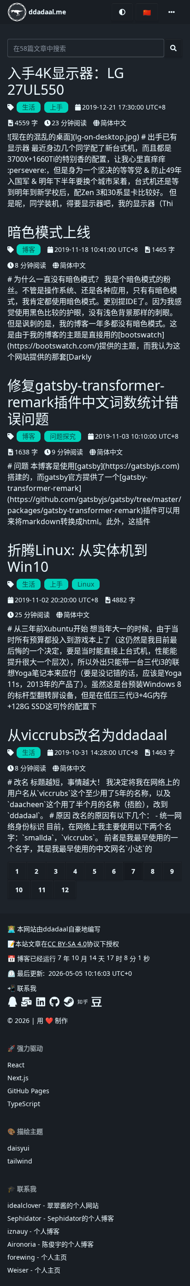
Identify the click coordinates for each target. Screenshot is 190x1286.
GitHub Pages (28, 1090)
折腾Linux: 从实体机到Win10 (77, 558)
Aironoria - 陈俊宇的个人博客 (50, 1244)
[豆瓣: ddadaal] (96, 1002)
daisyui (18, 1148)
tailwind (19, 1161)
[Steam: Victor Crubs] (69, 1002)
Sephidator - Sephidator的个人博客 (60, 1218)
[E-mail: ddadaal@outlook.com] (26, 1002)
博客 (28, 249)
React (15, 1064)
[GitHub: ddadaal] (54, 1002)
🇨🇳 (147, 12)
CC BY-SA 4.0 (67, 943)
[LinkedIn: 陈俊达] (41, 1002)
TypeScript (23, 1103)
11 (42, 889)
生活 (28, 107)
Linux (85, 584)
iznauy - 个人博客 (33, 1231)
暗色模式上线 (48, 232)
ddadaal (55, 929)
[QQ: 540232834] (12, 1002)
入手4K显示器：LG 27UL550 (65, 81)
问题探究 (63, 436)
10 (19, 889)
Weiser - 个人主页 (33, 1270)
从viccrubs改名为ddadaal (87, 735)
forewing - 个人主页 (37, 1257)
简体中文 (113, 122)
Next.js (18, 1077)
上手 (56, 107)
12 (65, 889)
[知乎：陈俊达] (82, 1002)
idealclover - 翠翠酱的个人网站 (53, 1205)
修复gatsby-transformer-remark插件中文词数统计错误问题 (92, 402)
